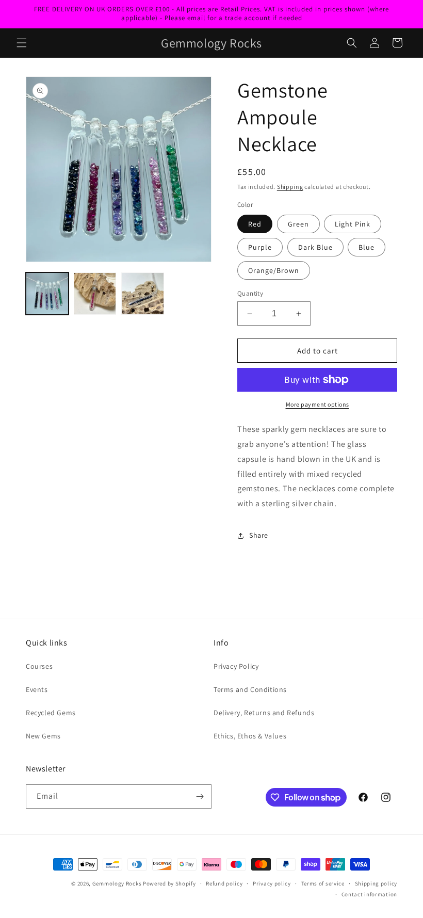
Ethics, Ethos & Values (250, 735)
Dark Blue (315, 247)
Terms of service (323, 883)
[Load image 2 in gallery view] (95, 293)
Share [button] (258, 535)
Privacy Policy (236, 666)
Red (255, 224)
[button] (21, 42)
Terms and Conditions (250, 689)
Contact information (369, 894)
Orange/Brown (273, 270)
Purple (260, 247)
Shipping (290, 186)
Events (37, 689)
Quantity (250, 293)
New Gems (43, 735)
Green (298, 224)
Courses (39, 666)
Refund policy (224, 883)
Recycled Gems (51, 712)
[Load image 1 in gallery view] (47, 293)
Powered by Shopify (169, 883)
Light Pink (352, 224)
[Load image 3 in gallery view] (142, 293)
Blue (367, 247)
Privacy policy (272, 883)
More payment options (317, 404)
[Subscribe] (199, 796)
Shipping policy (376, 883)
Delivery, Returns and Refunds (264, 712)
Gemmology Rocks (117, 883)
